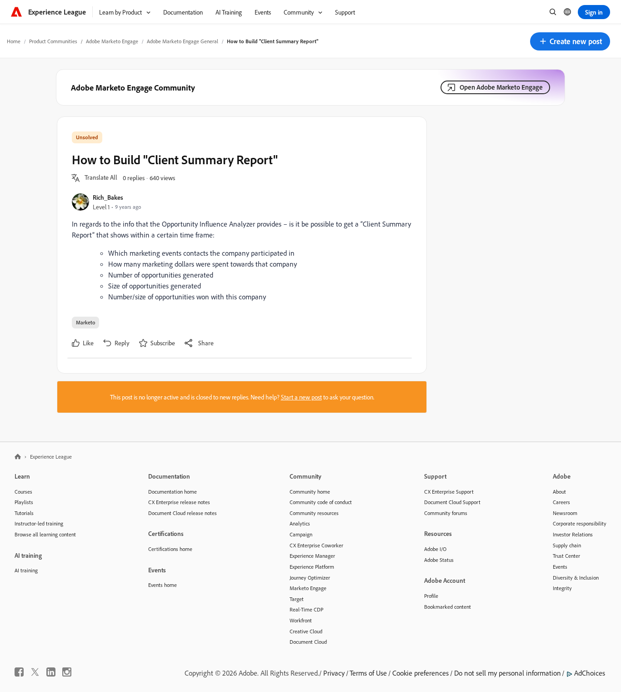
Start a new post (301, 397)
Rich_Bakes (108, 197)
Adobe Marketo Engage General (182, 41)
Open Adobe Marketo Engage (501, 87)
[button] (570, 41)
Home (13, 41)
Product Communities (53, 41)
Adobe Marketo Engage (112, 41)
